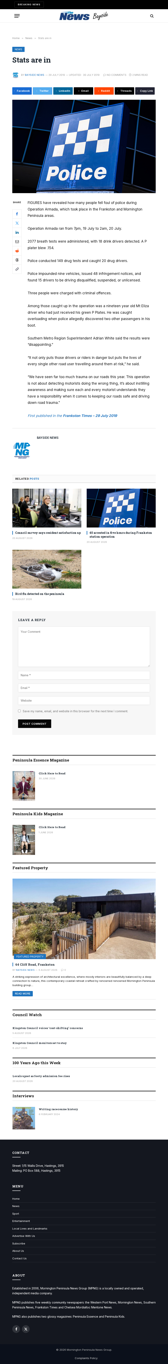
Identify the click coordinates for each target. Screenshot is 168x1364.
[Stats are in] (84, 146)
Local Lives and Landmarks (29, 1228)
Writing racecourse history (58, 1109)
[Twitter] (17, 223)
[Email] (17, 241)
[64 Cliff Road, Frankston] (84, 919)
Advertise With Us (23, 1235)
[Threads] (17, 260)
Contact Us (19, 1258)
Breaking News (29, 4)
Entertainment (21, 1221)
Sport (15, 1213)
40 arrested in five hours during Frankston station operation (121, 535)
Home (16, 1198)
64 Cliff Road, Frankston (35, 964)
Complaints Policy (86, 1358)
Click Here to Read (52, 773)
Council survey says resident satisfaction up (48, 533)
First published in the (45, 416)
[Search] (151, 15)
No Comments (116, 74)
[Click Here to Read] (23, 786)
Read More (22, 993)
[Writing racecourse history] (23, 1118)
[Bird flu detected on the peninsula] (46, 569)
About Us (18, 1250)
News (18, 49)
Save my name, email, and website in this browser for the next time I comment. (75, 711)
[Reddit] (17, 250)
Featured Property (29, 956)
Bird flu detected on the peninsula (39, 594)
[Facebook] (17, 214)
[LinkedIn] (17, 232)
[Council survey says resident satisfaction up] (46, 508)
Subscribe (18, 1243)
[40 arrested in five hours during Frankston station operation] (121, 508)
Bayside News (34, 74)
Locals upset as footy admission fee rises (41, 1076)
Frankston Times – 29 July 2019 (90, 416)
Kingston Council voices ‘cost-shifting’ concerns (47, 1028)
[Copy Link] (17, 269)
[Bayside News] (84, 15)
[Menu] (17, 15)
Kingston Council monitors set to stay (39, 1043)
